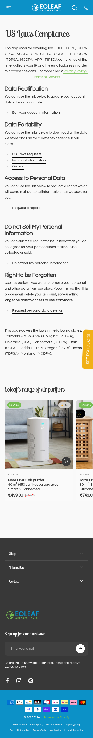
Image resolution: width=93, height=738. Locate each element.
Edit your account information (36, 112)
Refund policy (20, 724)
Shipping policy (72, 724)
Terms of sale (39, 730)
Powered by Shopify (56, 717)
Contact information (20, 730)
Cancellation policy (73, 730)
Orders (18, 166)
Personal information (29, 160)
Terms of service (54, 724)
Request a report (26, 208)
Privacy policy (36, 724)
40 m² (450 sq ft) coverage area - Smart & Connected (34, 484)
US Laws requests (27, 154)
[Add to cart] (66, 461)
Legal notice (55, 730)
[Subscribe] (80, 648)
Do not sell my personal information (40, 263)
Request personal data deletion (37, 310)
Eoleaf (13, 474)
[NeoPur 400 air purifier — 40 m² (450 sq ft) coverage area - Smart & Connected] (39, 434)
